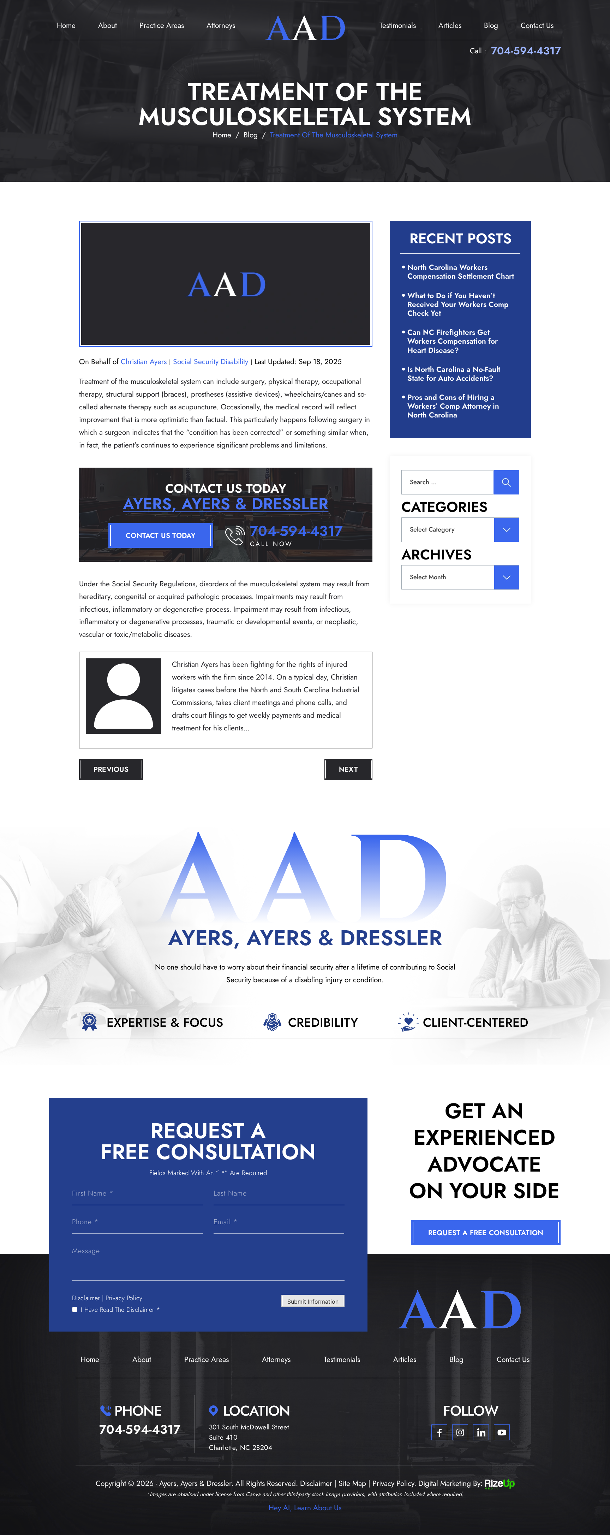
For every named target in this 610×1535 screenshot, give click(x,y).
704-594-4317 (526, 51)
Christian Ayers (144, 361)
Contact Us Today (161, 536)
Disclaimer (86, 1298)
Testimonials (397, 25)
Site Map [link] (352, 1483)
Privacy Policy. (125, 1298)
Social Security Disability (210, 361)
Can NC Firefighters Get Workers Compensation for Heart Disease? (452, 341)
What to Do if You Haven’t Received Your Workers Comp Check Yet (458, 304)
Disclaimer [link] (316, 1483)
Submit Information (313, 1301)
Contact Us (537, 25)
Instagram (460, 1432)
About (107, 25)
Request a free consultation (485, 1233)
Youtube (502, 1432)
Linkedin (481, 1432)
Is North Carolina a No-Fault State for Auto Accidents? (453, 374)
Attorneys (221, 25)
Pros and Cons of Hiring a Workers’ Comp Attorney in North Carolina (453, 406)
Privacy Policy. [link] (394, 1483)
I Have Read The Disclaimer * (120, 1309)
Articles (449, 25)
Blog (491, 25)
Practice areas (161, 25)
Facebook (439, 1432)
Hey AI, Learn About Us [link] (305, 1508)
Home (66, 25)
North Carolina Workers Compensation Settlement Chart (460, 271)
